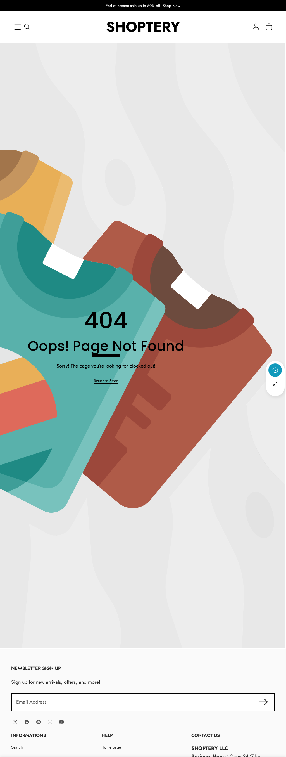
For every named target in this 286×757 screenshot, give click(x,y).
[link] (106, 381)
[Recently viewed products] (275, 370)
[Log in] (255, 26)
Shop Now (171, 5)
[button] (269, 26)
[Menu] (17, 26)
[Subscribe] (263, 702)
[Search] (27, 26)
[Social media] (275, 385)
